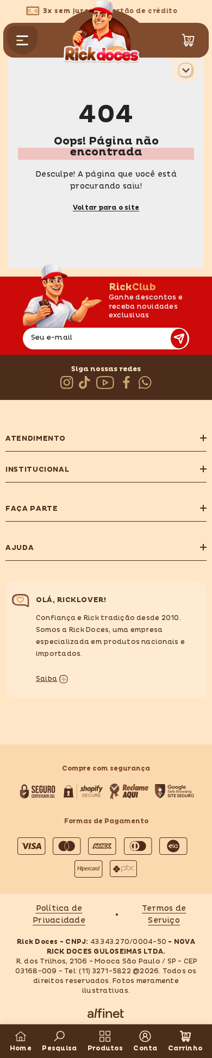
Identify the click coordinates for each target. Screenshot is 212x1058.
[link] (59, 1041)
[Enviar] (179, 338)
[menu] (22, 40)
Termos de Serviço (164, 914)
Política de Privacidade (59, 914)
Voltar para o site (106, 208)
